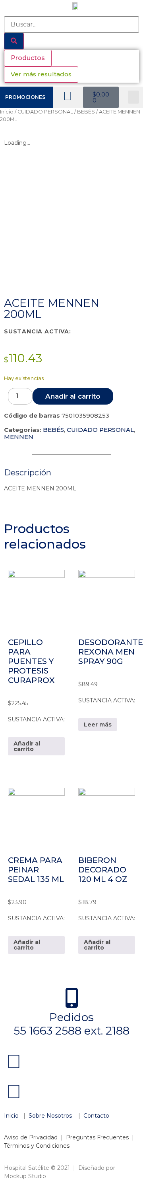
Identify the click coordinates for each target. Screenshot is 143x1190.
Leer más (98, 724)
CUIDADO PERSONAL (45, 112)
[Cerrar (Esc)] (117, 8)
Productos (28, 58)
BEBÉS (86, 112)
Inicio (7, 112)
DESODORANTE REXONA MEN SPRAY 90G (110, 652)
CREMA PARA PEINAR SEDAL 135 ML (36, 869)
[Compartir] (99, 8)
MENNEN (18, 437)
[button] (133, 97)
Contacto (96, 1115)
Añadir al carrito (72, 396)
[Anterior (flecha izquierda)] (14, 595)
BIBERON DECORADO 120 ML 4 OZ (103, 869)
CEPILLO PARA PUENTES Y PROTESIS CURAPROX (31, 661)
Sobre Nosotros (51, 1115)
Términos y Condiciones (37, 1145)
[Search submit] (14, 41)
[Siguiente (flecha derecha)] (129, 595)
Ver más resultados (41, 74)
